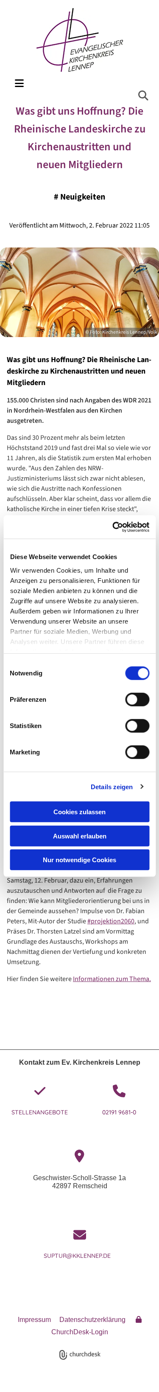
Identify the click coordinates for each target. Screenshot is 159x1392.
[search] (143, 95)
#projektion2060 (110, 921)
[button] (80, 83)
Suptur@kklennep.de (80, 1256)
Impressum (34, 1319)
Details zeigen (112, 786)
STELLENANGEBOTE (39, 1112)
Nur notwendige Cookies (79, 859)
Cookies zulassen (79, 812)
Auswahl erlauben (79, 835)
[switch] (137, 699)
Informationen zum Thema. (112, 979)
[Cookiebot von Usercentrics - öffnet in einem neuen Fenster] (113, 526)
